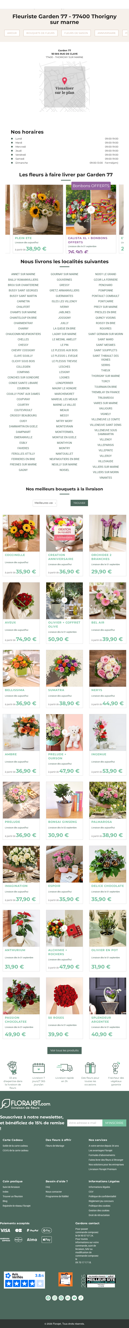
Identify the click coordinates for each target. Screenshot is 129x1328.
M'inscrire (114, 1123)
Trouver (79, 502)
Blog (5, 1201)
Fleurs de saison (76, 33)
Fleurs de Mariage (55, 1145)
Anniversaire (107, 33)
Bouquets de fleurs (40, 33)
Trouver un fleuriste (13, 1196)
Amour (12, 33)
